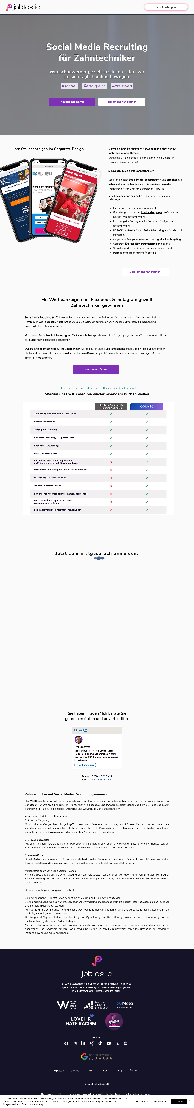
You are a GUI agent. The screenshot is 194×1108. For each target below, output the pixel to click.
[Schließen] (190, 1101)
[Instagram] (74, 1043)
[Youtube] (108, 1043)
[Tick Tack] (100, 1043)
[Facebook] (66, 1043)
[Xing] (91, 1043)
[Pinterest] (125, 1043)
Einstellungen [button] (141, 1101)
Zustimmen (178, 1101)
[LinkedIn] (83, 1043)
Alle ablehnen (159, 1101)
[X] (117, 1043)
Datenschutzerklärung (32, 1104)
